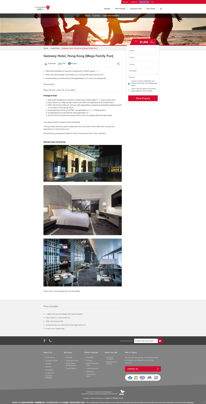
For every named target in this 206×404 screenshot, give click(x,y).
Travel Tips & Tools (91, 375)
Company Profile (51, 360)
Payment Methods (48, 377)
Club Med (96, 15)
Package (107, 9)
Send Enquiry (143, 98)
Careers (48, 367)
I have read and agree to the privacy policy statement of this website (143, 89)
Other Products (120, 9)
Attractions (90, 371)
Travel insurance (92, 368)
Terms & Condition (110, 358)
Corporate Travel (136, 9)
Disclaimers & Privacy (112, 363)
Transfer (89, 360)
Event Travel (151, 9)
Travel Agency (71, 368)
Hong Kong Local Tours (92, 364)
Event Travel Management (70, 364)
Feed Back (49, 370)
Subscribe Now (144, 2)
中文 (152, 2)
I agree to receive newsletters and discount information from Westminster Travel (144, 83)
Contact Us (134, 2)
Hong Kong (55, 48)
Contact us (132, 369)
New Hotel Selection (111, 15)
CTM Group (49, 357)
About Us (125, 2)
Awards (48, 364)
